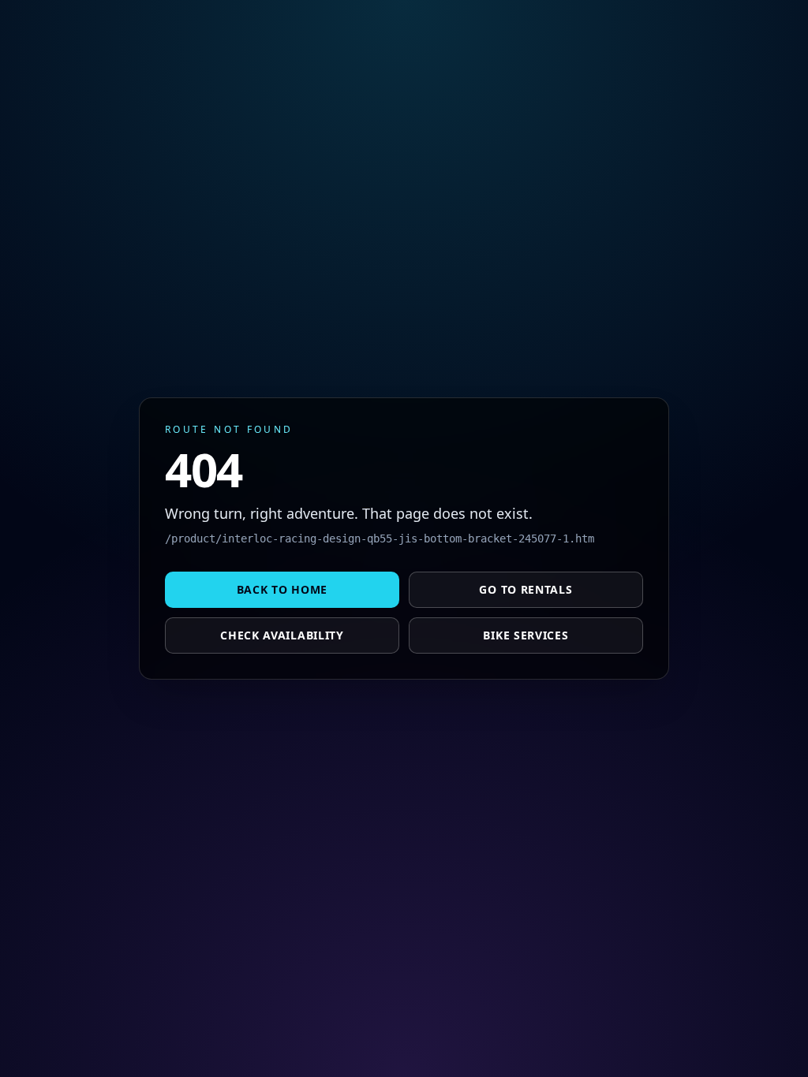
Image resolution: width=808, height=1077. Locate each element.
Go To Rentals (525, 589)
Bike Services (525, 635)
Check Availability (282, 635)
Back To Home (282, 589)
